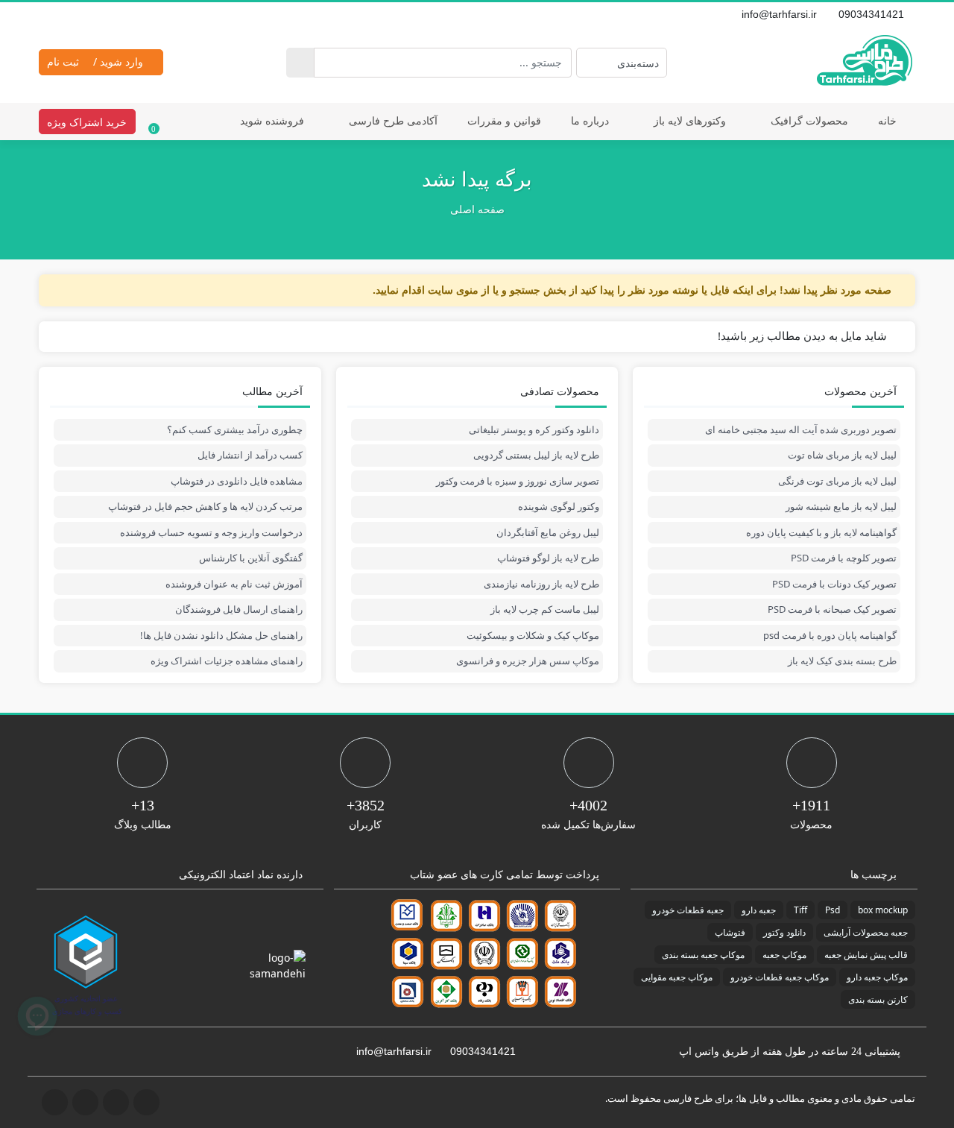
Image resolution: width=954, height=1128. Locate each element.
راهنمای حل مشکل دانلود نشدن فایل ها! (221, 635)
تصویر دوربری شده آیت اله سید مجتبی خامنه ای (801, 429)
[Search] (300, 63)
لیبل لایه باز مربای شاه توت (842, 454)
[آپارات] (97, 14)
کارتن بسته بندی (878, 999)
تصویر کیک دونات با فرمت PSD (834, 583)
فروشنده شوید (272, 120)
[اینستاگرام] (64, 14)
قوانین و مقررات (504, 120)
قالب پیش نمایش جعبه (866, 954)
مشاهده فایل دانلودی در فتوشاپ (237, 481)
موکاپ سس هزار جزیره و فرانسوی (527, 660)
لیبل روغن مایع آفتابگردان (547, 532)
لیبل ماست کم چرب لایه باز (544, 609)
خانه (887, 120)
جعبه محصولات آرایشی (866, 932)
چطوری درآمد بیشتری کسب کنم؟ (235, 429)
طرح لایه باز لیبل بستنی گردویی (536, 454)
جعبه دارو (759, 910)
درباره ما (590, 120)
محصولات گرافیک (809, 120)
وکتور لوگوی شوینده (558, 506)
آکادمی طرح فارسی (393, 120)
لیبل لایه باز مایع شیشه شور (841, 506)
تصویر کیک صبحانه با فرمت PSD (832, 609)
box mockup (883, 910)
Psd (832, 910)
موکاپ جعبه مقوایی (677, 977)
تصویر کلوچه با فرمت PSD (844, 557)
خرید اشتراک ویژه (87, 122)
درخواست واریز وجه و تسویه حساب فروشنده (211, 532)
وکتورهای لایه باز (690, 120)
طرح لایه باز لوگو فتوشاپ (548, 557)
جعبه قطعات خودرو (688, 910)
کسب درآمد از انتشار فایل (250, 454)
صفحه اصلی (477, 209)
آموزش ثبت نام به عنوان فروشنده (234, 583)
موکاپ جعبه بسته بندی (703, 954)
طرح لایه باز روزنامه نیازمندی (541, 583)
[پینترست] (80, 14)
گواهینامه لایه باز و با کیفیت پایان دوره (821, 532)
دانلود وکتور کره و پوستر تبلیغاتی (534, 429)
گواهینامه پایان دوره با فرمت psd (830, 635)
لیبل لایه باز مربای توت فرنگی (837, 481)
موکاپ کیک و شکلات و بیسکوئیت (533, 635)
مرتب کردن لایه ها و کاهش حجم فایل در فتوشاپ (205, 506)
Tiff (800, 910)
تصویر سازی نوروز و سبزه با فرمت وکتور (517, 481)
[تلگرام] (48, 14)
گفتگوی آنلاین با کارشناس (251, 557)
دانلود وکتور (784, 932)
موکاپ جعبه (784, 954)
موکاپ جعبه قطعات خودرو (779, 977)
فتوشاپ (730, 932)
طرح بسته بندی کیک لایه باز (842, 660)
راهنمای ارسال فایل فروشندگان (239, 609)
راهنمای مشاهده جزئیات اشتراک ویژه (227, 660)
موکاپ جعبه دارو (877, 977)
